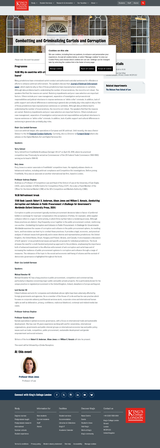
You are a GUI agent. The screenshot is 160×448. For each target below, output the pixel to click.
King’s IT (69, 427)
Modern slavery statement (52, 444)
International (24, 427)
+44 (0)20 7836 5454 (111, 416)
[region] (80, 60)
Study (35, 3)
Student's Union (91, 423)
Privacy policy (36, 444)
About (95, 3)
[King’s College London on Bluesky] (91, 394)
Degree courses (24, 416)
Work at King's (91, 430)
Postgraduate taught (24, 420)
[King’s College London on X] (63, 394)
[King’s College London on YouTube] (84, 394)
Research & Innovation (66, 3)
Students (122, 3)
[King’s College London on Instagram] (70, 394)
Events (91, 420)
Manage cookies (90, 444)
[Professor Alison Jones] (29, 366)
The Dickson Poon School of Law (118, 89)
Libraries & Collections (69, 423)
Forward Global (83, 134)
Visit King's (91, 427)
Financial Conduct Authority (40, 134)
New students (46, 416)
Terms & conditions (21, 444)
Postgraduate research (24, 423)
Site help (68, 444)
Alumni (136, 3)
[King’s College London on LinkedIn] (77, 394)
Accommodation (69, 420)
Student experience (24, 434)
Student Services (47, 3)
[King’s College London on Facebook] (56, 394)
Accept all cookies (105, 69)
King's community (91, 434)
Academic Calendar (69, 430)
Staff (129, 3)
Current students (46, 420)
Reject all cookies (87, 69)
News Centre (91, 416)
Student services (69, 416)
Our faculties (83, 3)
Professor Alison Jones (29, 376)
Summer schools (24, 430)
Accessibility (77, 444)
